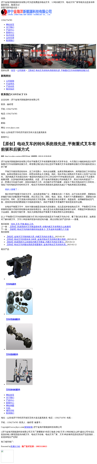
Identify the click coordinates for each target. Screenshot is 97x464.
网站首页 (10, 24)
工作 (31, 224)
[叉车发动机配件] (19, 384)
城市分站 (10, 410)
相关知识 (10, 89)
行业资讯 (10, 84)
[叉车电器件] (19, 278)
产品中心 (10, 30)
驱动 (27, 224)
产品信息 (10, 86)
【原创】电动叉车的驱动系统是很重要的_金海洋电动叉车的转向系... (36, 244)
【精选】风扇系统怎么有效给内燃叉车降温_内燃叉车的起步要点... (35, 242)
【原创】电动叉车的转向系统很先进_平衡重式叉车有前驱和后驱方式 (58, 70)
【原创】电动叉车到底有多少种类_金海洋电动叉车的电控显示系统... (36, 239)
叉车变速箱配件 (13, 319)
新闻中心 (10, 32)
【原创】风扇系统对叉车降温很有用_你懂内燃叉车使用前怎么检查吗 (40, 227)
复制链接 (28, 427)
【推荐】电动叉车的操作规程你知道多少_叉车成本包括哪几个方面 (39, 229)
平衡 (22, 224)
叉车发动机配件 (13, 390)
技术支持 (10, 35)
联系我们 (10, 40)
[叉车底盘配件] (19, 349)
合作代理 (10, 38)
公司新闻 (21, 70)
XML (8, 408)
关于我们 (10, 27)
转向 (13, 224)
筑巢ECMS (15, 446)
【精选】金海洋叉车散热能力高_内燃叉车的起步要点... (30, 237)
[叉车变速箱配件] (19, 314)
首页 (13, 70)
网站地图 (10, 405)
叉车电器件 (11, 284)
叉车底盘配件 (12, 354)
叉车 (18, 224)
